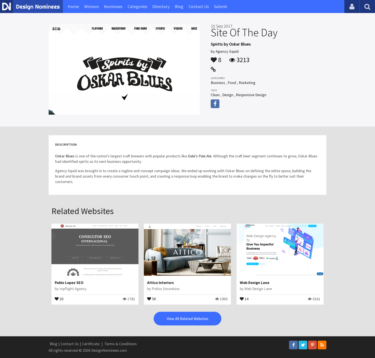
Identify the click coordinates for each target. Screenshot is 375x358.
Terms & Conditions (120, 343)
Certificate (90, 343)
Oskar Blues (64, 155)
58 (153, 298)
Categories (137, 6)
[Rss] (322, 345)
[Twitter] (303, 345)
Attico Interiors (160, 282)
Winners (91, 6)
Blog (179, 6)
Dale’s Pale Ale (199, 155)
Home (73, 6)
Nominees (113, 6)
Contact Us (199, 6)
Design (227, 94)
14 (246, 298)
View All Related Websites (187, 318)
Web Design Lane (254, 282)
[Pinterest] (312, 345)
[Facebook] (293, 345)
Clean (215, 94)
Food (232, 82)
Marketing (247, 82)
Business (218, 82)
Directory (160, 6)
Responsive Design (251, 94)
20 (61, 298)
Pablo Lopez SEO (69, 282)
